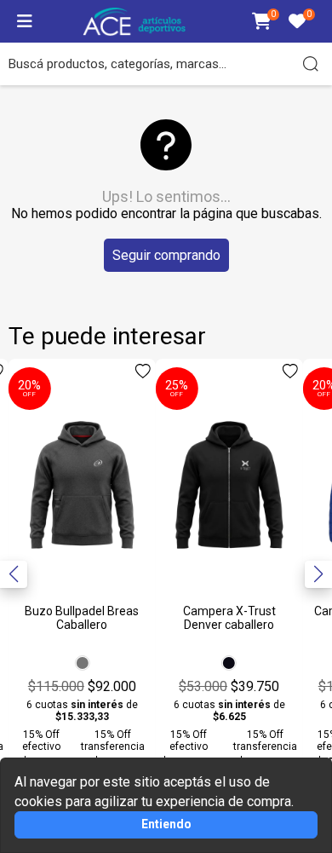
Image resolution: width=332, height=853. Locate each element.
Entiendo (166, 824)
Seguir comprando (166, 255)
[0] (262, 22)
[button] (318, 574)
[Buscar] (310, 64)
